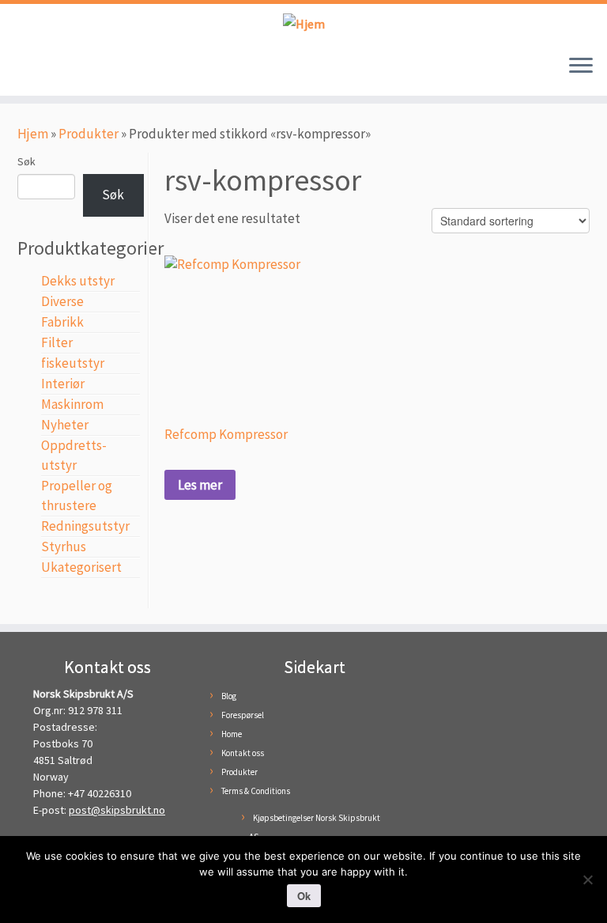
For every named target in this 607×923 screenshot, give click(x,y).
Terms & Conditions (255, 790)
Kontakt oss (242, 752)
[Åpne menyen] (581, 67)
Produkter (88, 133)
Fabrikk (62, 322)
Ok (304, 895)
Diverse (62, 301)
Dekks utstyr (78, 280)
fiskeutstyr (72, 363)
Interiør (63, 383)
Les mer (200, 485)
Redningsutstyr (85, 526)
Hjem (32, 133)
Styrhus (63, 546)
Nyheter (65, 424)
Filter (57, 342)
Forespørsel (242, 715)
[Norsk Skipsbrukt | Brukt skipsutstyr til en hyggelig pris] (303, 23)
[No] (587, 879)
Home (231, 734)
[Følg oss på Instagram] (54, 70)
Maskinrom (72, 404)
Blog (228, 696)
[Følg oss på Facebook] (30, 70)
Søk (26, 161)
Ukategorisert (81, 567)
